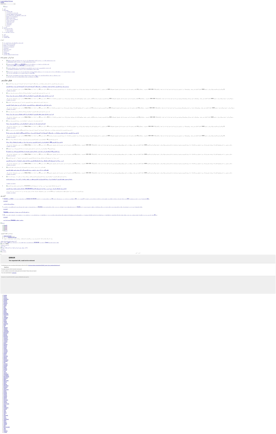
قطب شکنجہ (9, 11)
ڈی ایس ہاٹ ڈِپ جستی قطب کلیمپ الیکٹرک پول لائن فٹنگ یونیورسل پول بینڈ (30, 95)
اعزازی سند (9, 29)
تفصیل (8, 90)
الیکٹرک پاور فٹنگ (12, 16)
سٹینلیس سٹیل (10, 20)
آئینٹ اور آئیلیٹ (8, 46)
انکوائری (13, 90)
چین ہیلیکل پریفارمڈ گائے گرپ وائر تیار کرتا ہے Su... (22, 76)
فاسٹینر (8, 24)
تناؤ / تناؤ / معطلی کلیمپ (13, 14)
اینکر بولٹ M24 (5, 242)
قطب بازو (20, 242)
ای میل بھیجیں (5, 245)
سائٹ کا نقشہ (4, 241)
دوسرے (8, 25)
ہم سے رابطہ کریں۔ (8, 32)
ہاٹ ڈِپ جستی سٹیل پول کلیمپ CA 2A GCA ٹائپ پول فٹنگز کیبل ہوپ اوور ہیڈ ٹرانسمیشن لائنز (36, 188)
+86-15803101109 (7, 236)
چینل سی (42, 242)
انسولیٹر (9, 23)
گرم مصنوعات (12, 241)
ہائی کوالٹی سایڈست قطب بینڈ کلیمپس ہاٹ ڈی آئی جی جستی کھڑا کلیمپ (29, 105)
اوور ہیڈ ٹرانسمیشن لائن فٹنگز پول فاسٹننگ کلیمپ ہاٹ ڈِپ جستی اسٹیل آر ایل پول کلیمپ (35, 160)
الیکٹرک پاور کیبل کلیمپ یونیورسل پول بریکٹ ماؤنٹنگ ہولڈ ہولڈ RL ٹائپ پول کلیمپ (34, 142)
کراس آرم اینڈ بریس (12, 12)
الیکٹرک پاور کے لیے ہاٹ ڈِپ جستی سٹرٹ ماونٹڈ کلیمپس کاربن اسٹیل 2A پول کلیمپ (33, 151)
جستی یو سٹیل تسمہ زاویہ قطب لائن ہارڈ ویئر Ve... (20, 73)
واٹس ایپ (3, 250)
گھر (4, 8)
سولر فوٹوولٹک (10, 18)
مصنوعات (5, 10)
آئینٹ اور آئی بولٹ (12, 19)
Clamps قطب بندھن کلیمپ (52, 242)
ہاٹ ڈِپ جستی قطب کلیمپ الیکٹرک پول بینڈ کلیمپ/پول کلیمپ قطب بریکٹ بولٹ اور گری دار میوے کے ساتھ (39, 179)
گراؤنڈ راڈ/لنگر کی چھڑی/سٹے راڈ (16, 15)
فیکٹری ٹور (9, 30)
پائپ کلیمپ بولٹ (29, 242)
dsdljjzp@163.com (12, 237)
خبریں (5, 27)
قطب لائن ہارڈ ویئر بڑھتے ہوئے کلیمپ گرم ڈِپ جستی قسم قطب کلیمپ (27, 170)
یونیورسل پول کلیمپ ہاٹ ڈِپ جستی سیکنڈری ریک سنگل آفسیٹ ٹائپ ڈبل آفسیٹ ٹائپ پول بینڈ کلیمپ (37, 86)
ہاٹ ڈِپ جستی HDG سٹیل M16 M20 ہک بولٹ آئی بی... (20, 65)
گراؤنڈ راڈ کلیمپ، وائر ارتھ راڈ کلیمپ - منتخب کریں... (22, 69)
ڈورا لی (3, 246)
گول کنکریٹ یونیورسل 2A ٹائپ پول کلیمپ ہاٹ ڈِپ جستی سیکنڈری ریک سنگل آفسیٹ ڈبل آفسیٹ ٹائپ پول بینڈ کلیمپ (42, 133)
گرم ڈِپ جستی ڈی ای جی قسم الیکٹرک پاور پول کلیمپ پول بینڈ (25, 123)
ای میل (2, 249)
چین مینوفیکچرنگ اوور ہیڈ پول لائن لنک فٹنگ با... (20, 61)
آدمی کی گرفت (10, 21)
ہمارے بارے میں (8, 28)
